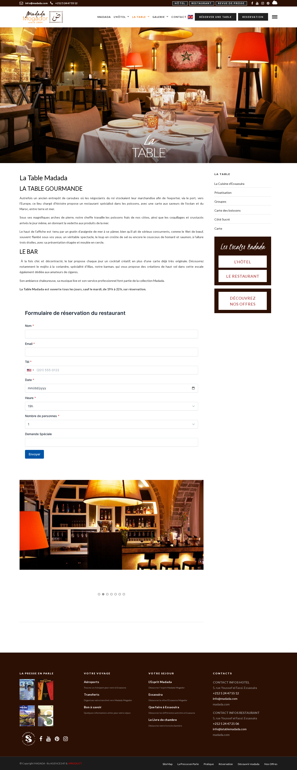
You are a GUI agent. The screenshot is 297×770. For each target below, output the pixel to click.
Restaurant (202, 3)
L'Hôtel (120, 16)
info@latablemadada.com (230, 735)
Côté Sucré (222, 219)
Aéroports (91, 688)
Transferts (91, 701)
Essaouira (155, 701)
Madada (104, 16)
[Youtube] (257, 3)
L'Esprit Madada (160, 688)
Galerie (158, 16)
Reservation (253, 16)
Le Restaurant (242, 276)
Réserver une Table (215, 16)
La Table (139, 16)
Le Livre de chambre (162, 726)
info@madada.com (225, 705)
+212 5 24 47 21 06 (226, 730)
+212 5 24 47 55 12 (66, 3)
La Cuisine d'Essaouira (229, 183)
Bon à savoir (93, 713)
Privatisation (223, 192)
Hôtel (180, 3)
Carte (218, 228)
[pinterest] (268, 3)
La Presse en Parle (37, 679)
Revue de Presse (231, 3)
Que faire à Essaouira (163, 713)
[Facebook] (40, 744)
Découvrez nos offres (243, 301)
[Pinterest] (57, 744)
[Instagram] (262, 3)
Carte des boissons (227, 210)
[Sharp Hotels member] (28, 745)
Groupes (220, 201)
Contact (179, 16)
